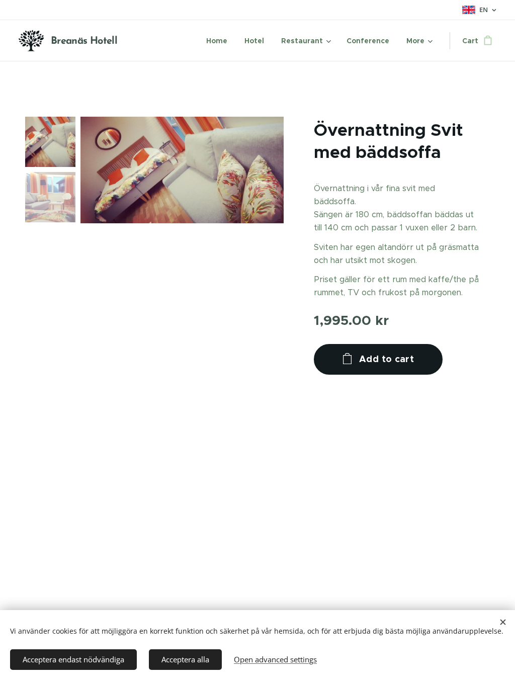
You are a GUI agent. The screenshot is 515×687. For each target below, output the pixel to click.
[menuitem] (217, 40)
